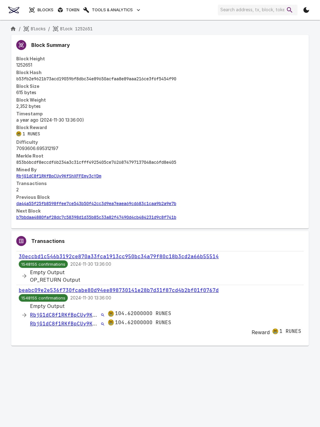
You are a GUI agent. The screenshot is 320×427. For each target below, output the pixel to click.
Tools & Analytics (112, 10)
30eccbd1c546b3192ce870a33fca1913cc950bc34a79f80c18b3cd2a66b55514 (119, 256)
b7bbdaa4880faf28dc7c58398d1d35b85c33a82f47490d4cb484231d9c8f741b (96, 217)
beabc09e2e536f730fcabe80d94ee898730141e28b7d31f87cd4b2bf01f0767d (119, 290)
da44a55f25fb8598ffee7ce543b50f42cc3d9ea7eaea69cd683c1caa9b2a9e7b (96, 203)
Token (72, 10)
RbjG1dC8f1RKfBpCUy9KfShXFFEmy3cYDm (58, 176)
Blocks (45, 10)
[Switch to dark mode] (306, 10)
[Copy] (180, 79)
